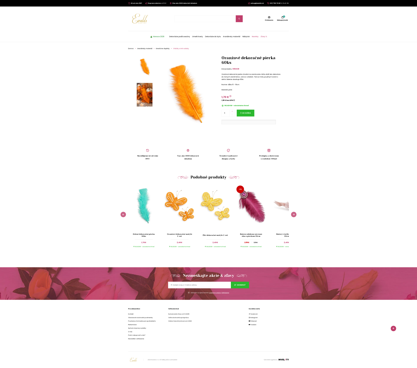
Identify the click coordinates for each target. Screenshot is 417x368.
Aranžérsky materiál (231, 36)
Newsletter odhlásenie (136, 339)
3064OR (235, 69)
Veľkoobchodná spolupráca (178, 318)
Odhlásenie (225, 293)
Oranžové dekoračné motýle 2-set (179, 235)
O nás (130, 332)
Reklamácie (132, 325)
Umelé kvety (197, 36)
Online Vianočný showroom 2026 (180, 321)
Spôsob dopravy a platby (137, 328)
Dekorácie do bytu (213, 36)
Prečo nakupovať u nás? (136, 335)
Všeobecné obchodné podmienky (140, 318)
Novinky (255, 36)
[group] (146, 217)
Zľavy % (264, 36)
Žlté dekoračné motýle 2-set (215, 235)
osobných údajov (215, 293)
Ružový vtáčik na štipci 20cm (286, 235)
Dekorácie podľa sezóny (179, 36)
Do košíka (246, 113)
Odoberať (241, 285)
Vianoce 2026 (158, 36)
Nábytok (246, 36)
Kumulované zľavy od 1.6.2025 (178, 314)
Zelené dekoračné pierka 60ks (144, 235)
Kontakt (130, 314)
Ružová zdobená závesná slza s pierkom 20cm (251, 235)
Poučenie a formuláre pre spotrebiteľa (142, 321)
